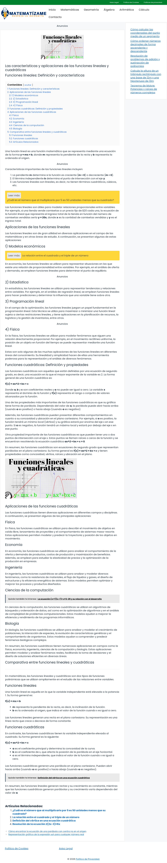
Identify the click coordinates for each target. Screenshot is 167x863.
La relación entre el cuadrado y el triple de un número (45, 817)
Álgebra (109, 10)
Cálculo (144, 10)
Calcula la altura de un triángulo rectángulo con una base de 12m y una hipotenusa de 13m (145, 76)
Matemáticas (70, 10)
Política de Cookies (131, 2)
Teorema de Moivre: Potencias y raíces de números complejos (143, 89)
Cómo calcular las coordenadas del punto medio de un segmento (145, 33)
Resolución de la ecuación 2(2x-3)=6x (36, 824)
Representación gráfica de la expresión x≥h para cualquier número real (46, 834)
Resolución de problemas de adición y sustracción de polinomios (145, 61)
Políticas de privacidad (153, 2)
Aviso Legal (114, 2)
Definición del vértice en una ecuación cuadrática (44, 820)
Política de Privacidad (87, 859)
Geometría (91, 10)
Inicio (52, 10)
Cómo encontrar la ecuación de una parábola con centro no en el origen (47, 831)
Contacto (55, 17)
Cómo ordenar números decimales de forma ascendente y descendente (145, 46)
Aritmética (126, 10)
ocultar (27, 85)
